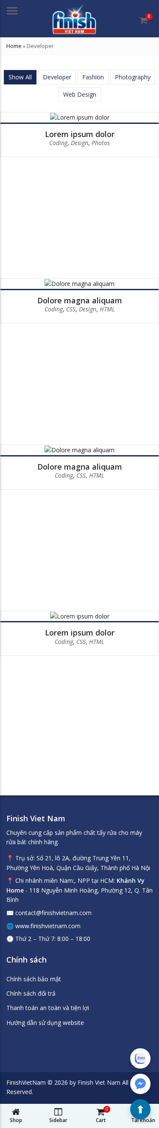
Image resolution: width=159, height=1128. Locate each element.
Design (79, 143)
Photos (101, 143)
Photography (133, 77)
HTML (107, 309)
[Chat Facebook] (140, 1084)
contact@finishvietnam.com (53, 913)
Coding (58, 143)
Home (14, 46)
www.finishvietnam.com (48, 926)
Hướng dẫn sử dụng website (45, 1023)
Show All (20, 77)
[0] (143, 20)
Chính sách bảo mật (33, 979)
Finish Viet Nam (99, 1082)
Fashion (93, 77)
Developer (57, 77)
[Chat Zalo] (140, 1058)
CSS (70, 309)
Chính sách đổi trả (31, 993)
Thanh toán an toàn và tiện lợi (47, 1008)
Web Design (79, 94)
